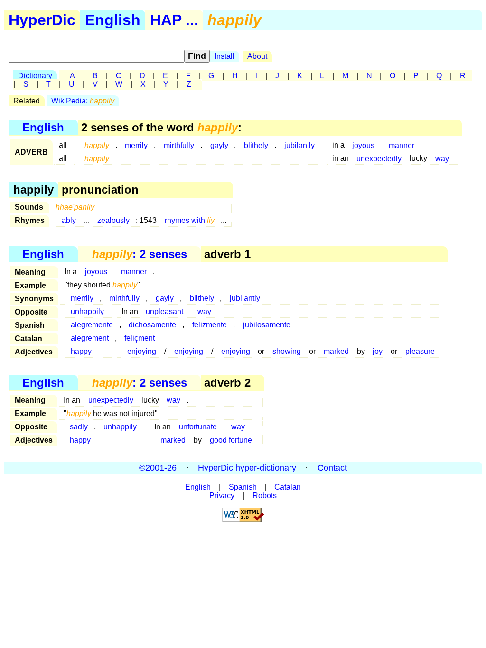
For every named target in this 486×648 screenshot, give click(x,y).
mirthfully (179, 145)
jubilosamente (266, 325)
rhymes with (190, 220)
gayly (219, 145)
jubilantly (299, 145)
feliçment (139, 338)
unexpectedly (379, 158)
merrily (136, 145)
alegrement (90, 338)
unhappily (87, 311)
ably (69, 220)
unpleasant (164, 311)
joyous (363, 145)
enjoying (141, 351)
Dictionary (35, 76)
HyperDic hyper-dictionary (247, 467)
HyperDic (42, 19)
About (257, 56)
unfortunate (198, 427)
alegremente (92, 325)
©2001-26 (158, 467)
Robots (264, 495)
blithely (256, 145)
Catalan (287, 487)
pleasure (420, 351)
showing (286, 351)
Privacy (221, 495)
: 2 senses (139, 254)
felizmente (209, 325)
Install (224, 56)
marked (336, 351)
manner (401, 145)
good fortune (231, 440)
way (442, 158)
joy (378, 351)
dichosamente (152, 325)
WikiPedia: (82, 101)
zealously (113, 220)
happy (81, 351)
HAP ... (174, 19)
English (112, 19)
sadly (79, 427)
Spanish (243, 487)
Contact (332, 467)
